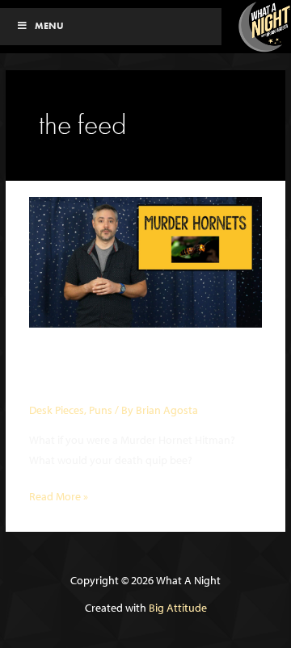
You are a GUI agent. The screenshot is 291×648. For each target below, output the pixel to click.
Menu (49, 25)
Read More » (58, 497)
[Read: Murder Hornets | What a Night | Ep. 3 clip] (145, 260)
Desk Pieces (56, 410)
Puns (100, 410)
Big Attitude (178, 607)
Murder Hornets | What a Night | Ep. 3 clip (138, 371)
